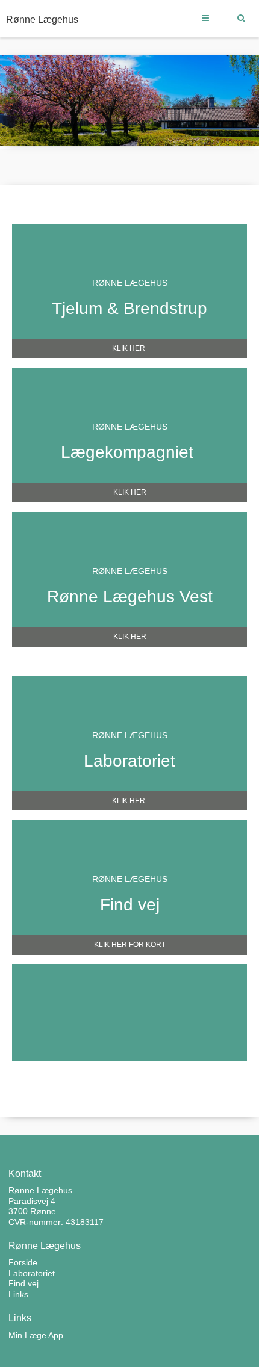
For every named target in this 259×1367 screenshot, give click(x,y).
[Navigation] (205, 18)
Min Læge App (35, 1335)
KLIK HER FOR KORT (130, 944)
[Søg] (241, 18)
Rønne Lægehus (42, 19)
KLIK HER (129, 348)
